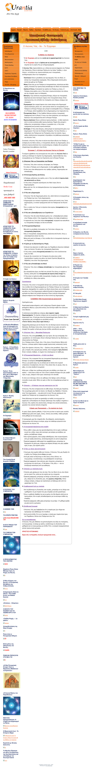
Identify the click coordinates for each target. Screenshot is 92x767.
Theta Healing (9, 65)
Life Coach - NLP (75, 29)
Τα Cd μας (56, 29)
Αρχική (13, 29)
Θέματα (25, 29)
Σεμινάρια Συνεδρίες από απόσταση (10, 78)
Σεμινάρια (38, 29)
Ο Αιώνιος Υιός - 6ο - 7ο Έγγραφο (39, 46)
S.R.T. (6, 70)
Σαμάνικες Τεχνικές (10, 73)
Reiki (6, 56)
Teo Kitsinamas (49, 765)
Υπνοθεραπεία (9, 54)
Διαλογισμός (9, 62)
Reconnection (9, 59)
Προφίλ (19, 29)
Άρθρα (31, 29)
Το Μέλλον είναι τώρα (79, 58)
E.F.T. (6, 68)
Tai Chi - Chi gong (10, 84)
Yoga (6, 81)
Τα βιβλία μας (47, 29)
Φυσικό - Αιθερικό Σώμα (80, 77)
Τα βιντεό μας (64, 29)
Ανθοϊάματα (8, 51)
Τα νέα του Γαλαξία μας (80, 64)
